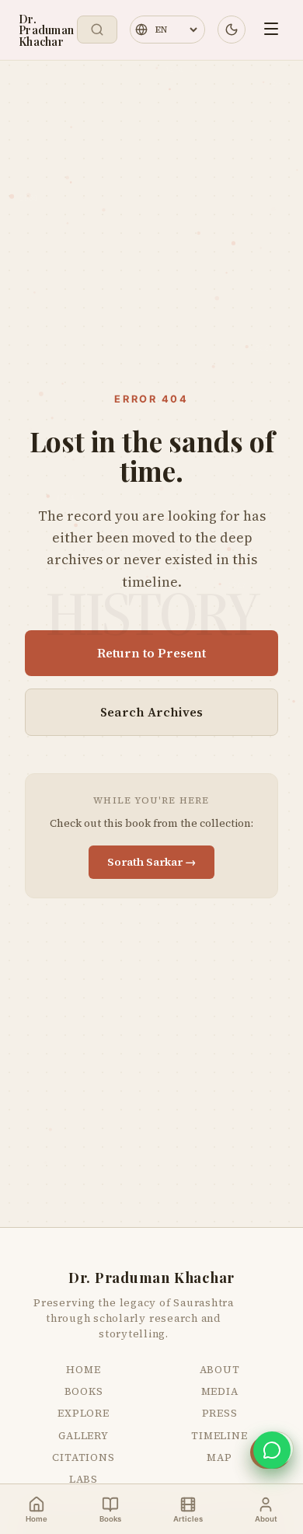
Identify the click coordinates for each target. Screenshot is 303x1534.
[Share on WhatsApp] (272, 1450)
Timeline (219, 1435)
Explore (83, 1413)
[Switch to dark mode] (232, 30)
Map (219, 1457)
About (220, 1369)
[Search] (97, 30)
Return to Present (151, 652)
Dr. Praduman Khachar (46, 30)
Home (83, 1369)
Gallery (83, 1435)
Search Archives (151, 711)
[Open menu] (271, 30)
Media (220, 1391)
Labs (83, 1479)
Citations (83, 1457)
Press (220, 1413)
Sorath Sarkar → (151, 862)
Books (83, 1391)
